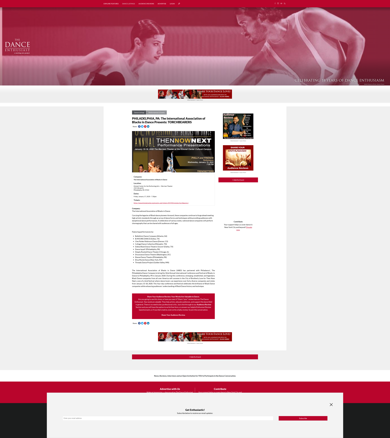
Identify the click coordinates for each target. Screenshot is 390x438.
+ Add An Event (238, 180)
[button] (178, 4)
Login (172, 4)
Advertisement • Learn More (195, 100)
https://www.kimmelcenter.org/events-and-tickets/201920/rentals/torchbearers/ (161, 203)
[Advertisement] (238, 203)
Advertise (162, 4)
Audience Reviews (146, 4)
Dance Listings (128, 4)
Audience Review (204, 304)
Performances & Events (156, 112)
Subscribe (303, 418)
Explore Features (111, 4)
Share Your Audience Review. (173, 315)
